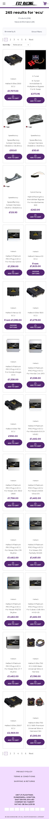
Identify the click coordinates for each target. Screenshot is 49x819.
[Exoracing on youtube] (31, 787)
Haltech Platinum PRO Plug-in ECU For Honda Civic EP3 (36, 371)
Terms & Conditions (24, 776)
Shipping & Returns (24, 781)
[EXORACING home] (24, 3)
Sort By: (6, 45)
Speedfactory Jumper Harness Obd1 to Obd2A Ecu (13, 205)
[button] (24, 31)
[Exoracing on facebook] (18, 787)
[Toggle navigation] (7, 3)
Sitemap (41, 817)
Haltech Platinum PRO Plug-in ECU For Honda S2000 (13, 259)
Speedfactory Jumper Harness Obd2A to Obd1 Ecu (13, 143)
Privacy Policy (24, 772)
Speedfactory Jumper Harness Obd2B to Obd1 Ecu (35, 143)
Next (31, 39)
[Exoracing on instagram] (25, 787)
